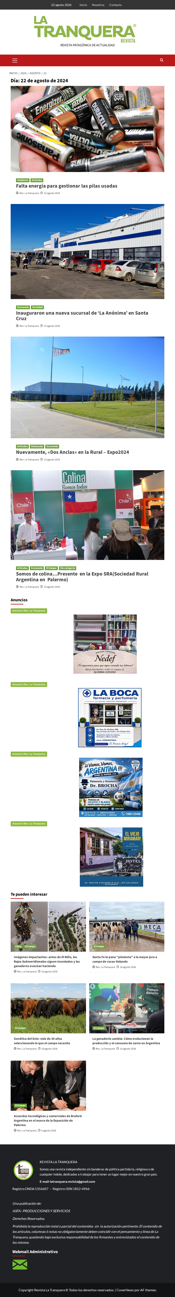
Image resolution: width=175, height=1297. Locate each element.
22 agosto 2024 (52, 193)
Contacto (115, 5)
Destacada (37, 446)
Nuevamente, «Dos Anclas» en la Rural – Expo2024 (72, 452)
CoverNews (125, 1290)
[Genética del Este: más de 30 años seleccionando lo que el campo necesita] (48, 1008)
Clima (18, 946)
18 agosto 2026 (49, 971)
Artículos (37, 180)
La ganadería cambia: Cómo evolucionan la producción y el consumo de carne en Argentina (126, 1041)
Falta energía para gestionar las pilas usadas (66, 186)
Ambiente (22, 180)
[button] (15, 60)
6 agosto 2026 (48, 1130)
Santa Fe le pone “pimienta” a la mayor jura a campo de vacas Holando (124, 959)
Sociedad (37, 307)
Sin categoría (67, 568)
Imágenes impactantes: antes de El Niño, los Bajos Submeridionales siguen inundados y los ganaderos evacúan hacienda (47, 961)
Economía (23, 307)
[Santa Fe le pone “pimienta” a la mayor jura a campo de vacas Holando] (127, 927)
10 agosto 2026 (128, 1049)
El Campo (51, 568)
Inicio (83, 5)
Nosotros (98, 5)
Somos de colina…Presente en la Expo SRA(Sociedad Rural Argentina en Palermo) (82, 576)
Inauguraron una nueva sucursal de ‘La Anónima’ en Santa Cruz (82, 315)
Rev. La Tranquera (29, 193)
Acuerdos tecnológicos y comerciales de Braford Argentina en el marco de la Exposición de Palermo (48, 1120)
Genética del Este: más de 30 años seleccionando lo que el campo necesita (42, 1041)
